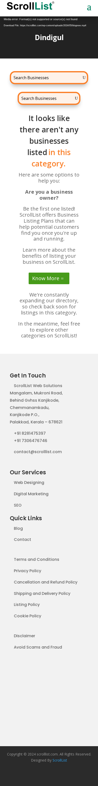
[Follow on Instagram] (59, 775)
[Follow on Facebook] (39, 775)
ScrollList (60, 760)
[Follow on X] (49, 775)
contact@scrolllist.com (38, 452)
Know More (45, 278)
